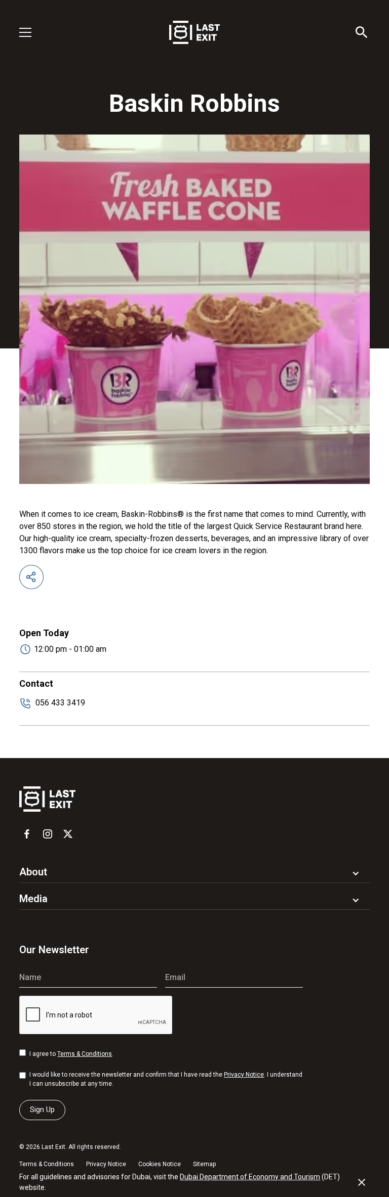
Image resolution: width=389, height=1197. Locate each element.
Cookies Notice (159, 1164)
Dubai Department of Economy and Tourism (250, 1177)
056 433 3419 (60, 702)
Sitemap (204, 1164)
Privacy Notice (244, 1074)
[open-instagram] (48, 834)
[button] (31, 32)
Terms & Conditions (84, 1053)
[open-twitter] (68, 834)
